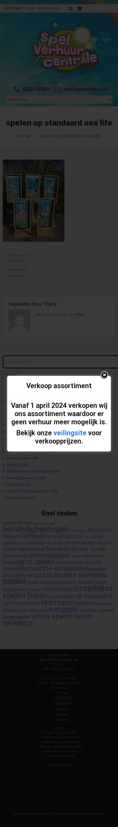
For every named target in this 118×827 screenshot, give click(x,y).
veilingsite (70, 433)
